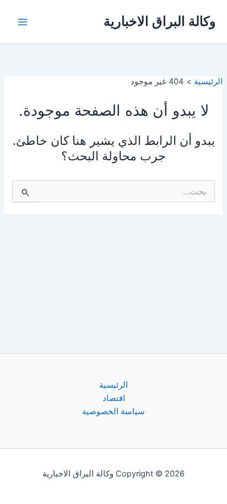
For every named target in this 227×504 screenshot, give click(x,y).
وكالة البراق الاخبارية (160, 21)
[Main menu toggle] (22, 22)
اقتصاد (113, 398)
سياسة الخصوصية (113, 411)
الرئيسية (113, 385)
